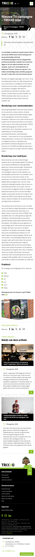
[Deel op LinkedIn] (13, 37)
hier (6, 294)
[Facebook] (2, 515)
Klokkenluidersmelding (7, 510)
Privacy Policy (5, 531)
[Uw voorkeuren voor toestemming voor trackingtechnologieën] (27, 554)
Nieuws (14, 12)
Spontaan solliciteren (7, 480)
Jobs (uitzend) (6, 472)
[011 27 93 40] (29, 468)
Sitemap (4, 528)
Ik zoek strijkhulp (6, 494)
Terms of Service (15, 531)
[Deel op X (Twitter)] (16, 37)
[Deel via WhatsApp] (20, 37)
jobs (7, 12)
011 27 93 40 (9, 546)
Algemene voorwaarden (13, 528)
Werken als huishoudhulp (8, 496)
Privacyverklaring (17, 526)
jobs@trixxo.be (10, 551)
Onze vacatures (5, 477)
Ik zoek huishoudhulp (7, 491)
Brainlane (9, 533)
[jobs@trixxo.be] (29, 473)
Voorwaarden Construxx (25, 528)
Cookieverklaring (26, 526)
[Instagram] (5, 515)
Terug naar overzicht (10, 325)
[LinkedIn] (9, 515)
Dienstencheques (8, 485)
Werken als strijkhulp (7, 498)
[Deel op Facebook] (9, 37)
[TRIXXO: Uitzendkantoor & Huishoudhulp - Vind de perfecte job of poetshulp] (2, 12)
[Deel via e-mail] (24, 37)
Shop (3, 501)
